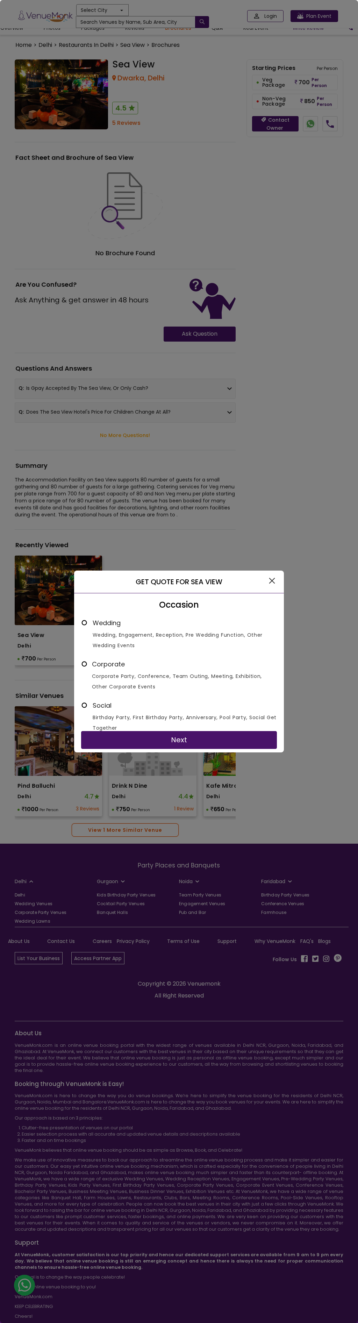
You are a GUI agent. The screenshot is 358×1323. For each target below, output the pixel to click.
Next (179, 740)
